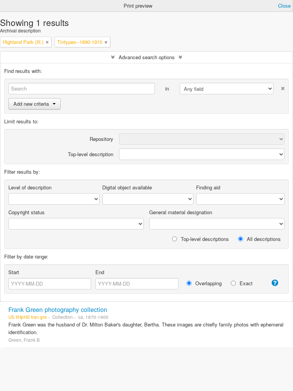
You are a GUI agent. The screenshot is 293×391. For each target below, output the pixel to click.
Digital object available (127, 187)
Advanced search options (147, 57)
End (99, 272)
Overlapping (208, 283)
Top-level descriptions (204, 238)
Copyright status (26, 212)
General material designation (180, 212)
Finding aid (208, 187)
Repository (101, 138)
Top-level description (90, 154)
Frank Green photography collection (57, 309)
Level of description (30, 187)
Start (13, 272)
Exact (245, 283)
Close (284, 5)
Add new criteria (31, 103)
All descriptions (263, 238)
